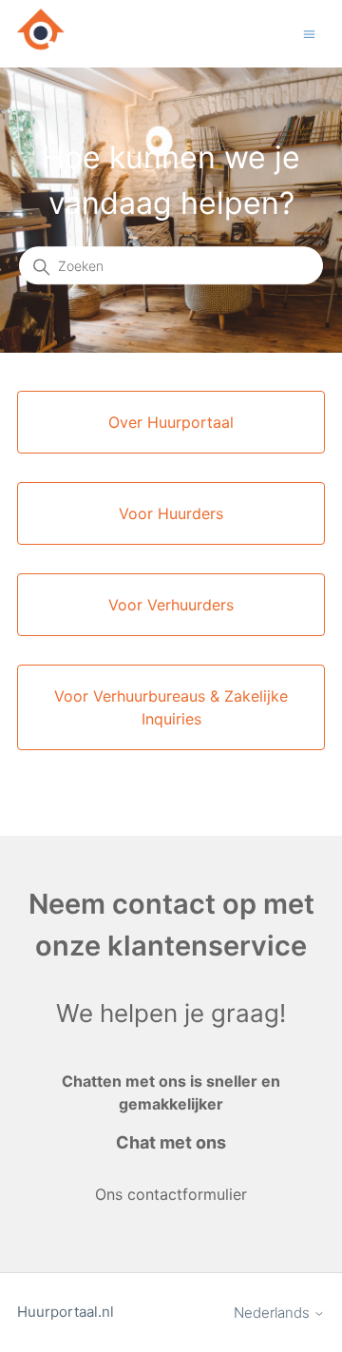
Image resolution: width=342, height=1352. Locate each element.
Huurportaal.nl (65, 1312)
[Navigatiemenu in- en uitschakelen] (309, 33)
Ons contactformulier (171, 1194)
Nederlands (274, 1312)
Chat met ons (171, 1142)
